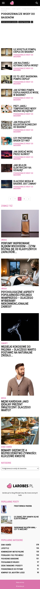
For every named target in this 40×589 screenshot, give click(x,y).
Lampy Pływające (24, 22)
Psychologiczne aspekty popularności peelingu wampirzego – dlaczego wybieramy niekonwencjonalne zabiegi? (17, 299)
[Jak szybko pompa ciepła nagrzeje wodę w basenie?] (6, 93)
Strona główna (5, 9)
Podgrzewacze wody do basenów (23, 56)
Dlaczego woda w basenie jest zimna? (24, 182)
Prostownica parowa (23, 506)
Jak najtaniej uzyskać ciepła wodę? (25, 64)
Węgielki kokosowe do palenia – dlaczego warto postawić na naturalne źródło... (18, 351)
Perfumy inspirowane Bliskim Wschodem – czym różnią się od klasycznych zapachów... (19, 248)
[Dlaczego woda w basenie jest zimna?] (6, 184)
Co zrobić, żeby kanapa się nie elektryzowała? (26, 518)
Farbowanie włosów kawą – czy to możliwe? (25, 528)
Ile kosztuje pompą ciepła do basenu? (24, 50)
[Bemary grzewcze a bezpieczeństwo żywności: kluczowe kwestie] (20, 430)
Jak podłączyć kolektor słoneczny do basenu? (25, 124)
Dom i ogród (6, 447)
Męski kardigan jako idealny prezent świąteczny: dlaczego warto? (16, 406)
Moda (3, 398)
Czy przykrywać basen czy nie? (22, 139)
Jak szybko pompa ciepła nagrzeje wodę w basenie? (25, 92)
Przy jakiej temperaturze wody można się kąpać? (24, 108)
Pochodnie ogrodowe (10, 559)
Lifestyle (5, 548)
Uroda (4, 240)
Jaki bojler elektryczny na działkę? (22, 168)
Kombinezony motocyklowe (12, 552)
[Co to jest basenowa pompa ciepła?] (6, 79)
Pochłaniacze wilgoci (10, 562)
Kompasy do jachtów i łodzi (13, 573)
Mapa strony (20, 582)
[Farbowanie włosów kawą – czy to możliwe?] (6, 530)
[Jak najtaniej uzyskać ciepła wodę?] (6, 66)
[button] (37, 3)
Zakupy (4, 343)
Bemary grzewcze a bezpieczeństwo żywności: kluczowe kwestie (19, 453)
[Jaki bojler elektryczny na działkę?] (6, 168)
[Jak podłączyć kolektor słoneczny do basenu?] (6, 125)
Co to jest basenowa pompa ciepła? (25, 77)
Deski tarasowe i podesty (9, 22)
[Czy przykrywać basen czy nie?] (6, 141)
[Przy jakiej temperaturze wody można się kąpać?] (6, 109)
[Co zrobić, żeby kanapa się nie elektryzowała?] (6, 520)
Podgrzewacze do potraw (12, 569)
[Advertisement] (20, 34)
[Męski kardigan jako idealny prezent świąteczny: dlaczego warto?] (20, 379)
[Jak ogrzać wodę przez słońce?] (6, 154)
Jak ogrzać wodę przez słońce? (23, 153)
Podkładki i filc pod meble (12, 555)
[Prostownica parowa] (3, 509)
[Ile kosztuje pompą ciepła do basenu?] (6, 52)
